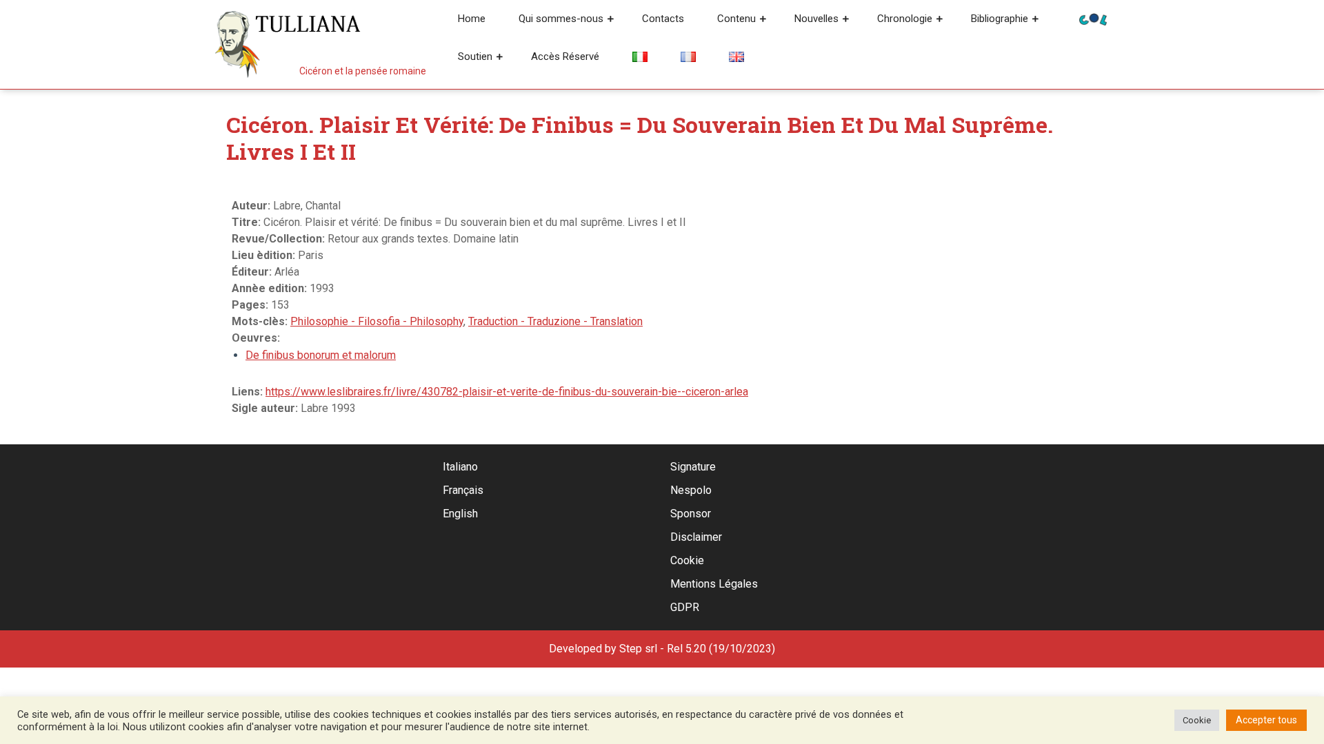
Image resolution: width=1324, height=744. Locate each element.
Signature (693, 466)
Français (463, 490)
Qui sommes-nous (561, 18)
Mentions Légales (714, 583)
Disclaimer (696, 537)
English (460, 513)
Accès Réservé (565, 56)
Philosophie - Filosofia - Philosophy (376, 321)
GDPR (684, 607)
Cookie (687, 560)
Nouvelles (816, 18)
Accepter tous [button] (1266, 719)
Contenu (736, 18)
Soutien (475, 56)
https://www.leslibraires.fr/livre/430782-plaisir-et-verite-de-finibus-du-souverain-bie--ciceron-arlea (506, 391)
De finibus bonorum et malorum (320, 355)
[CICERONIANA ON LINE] (1093, 18)
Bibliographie (999, 18)
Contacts (663, 18)
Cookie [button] (1197, 720)
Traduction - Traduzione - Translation (555, 321)
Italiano (460, 466)
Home (471, 18)
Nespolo (691, 490)
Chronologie (904, 18)
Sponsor (690, 513)
